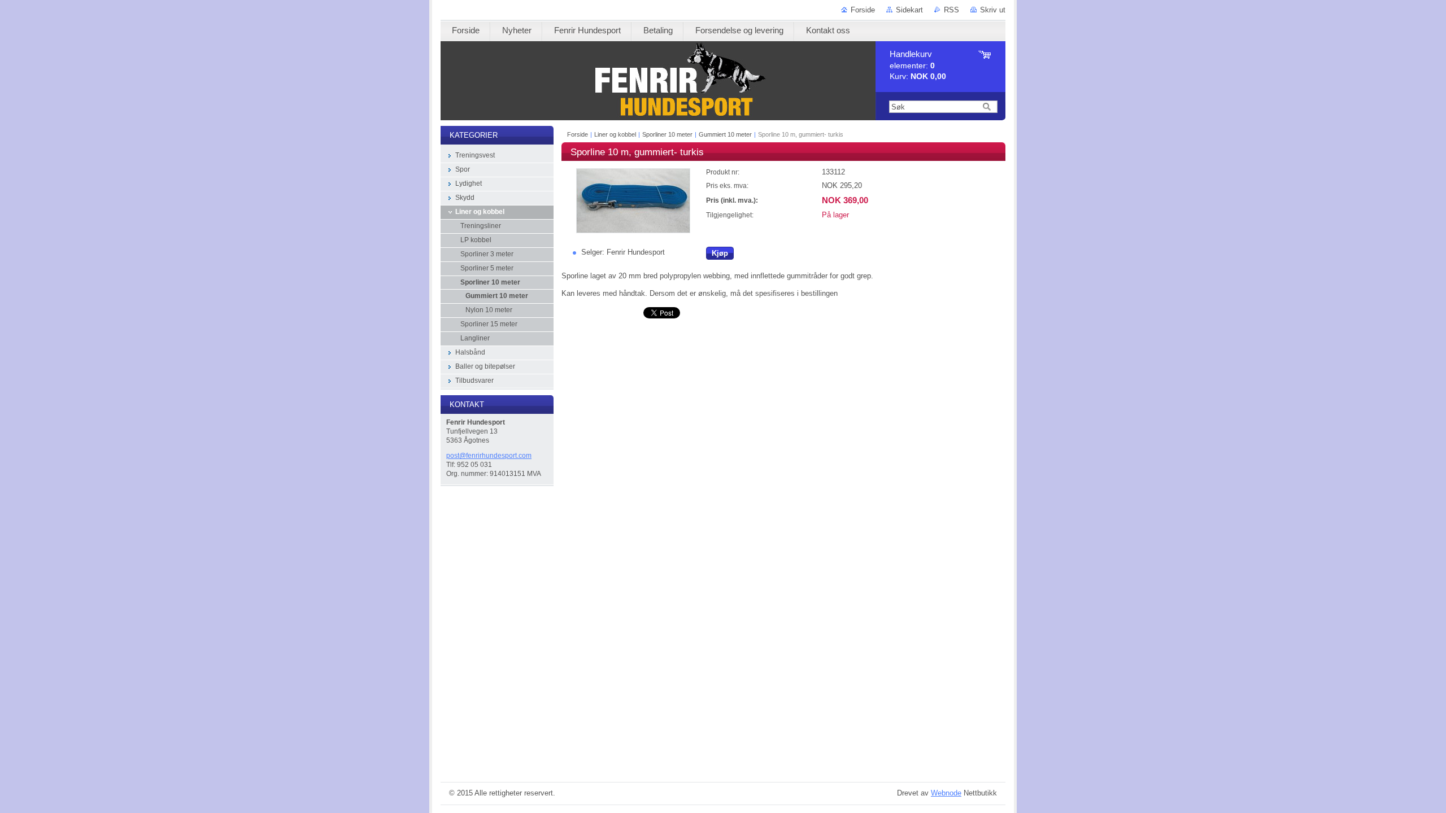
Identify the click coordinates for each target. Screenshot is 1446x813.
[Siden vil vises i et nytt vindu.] (633, 230)
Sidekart (909, 10)
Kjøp (720, 253)
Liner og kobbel (615, 134)
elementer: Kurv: (918, 65)
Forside (863, 10)
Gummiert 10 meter (725, 134)
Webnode (946, 793)
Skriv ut (992, 10)
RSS (951, 10)
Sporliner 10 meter (667, 134)
